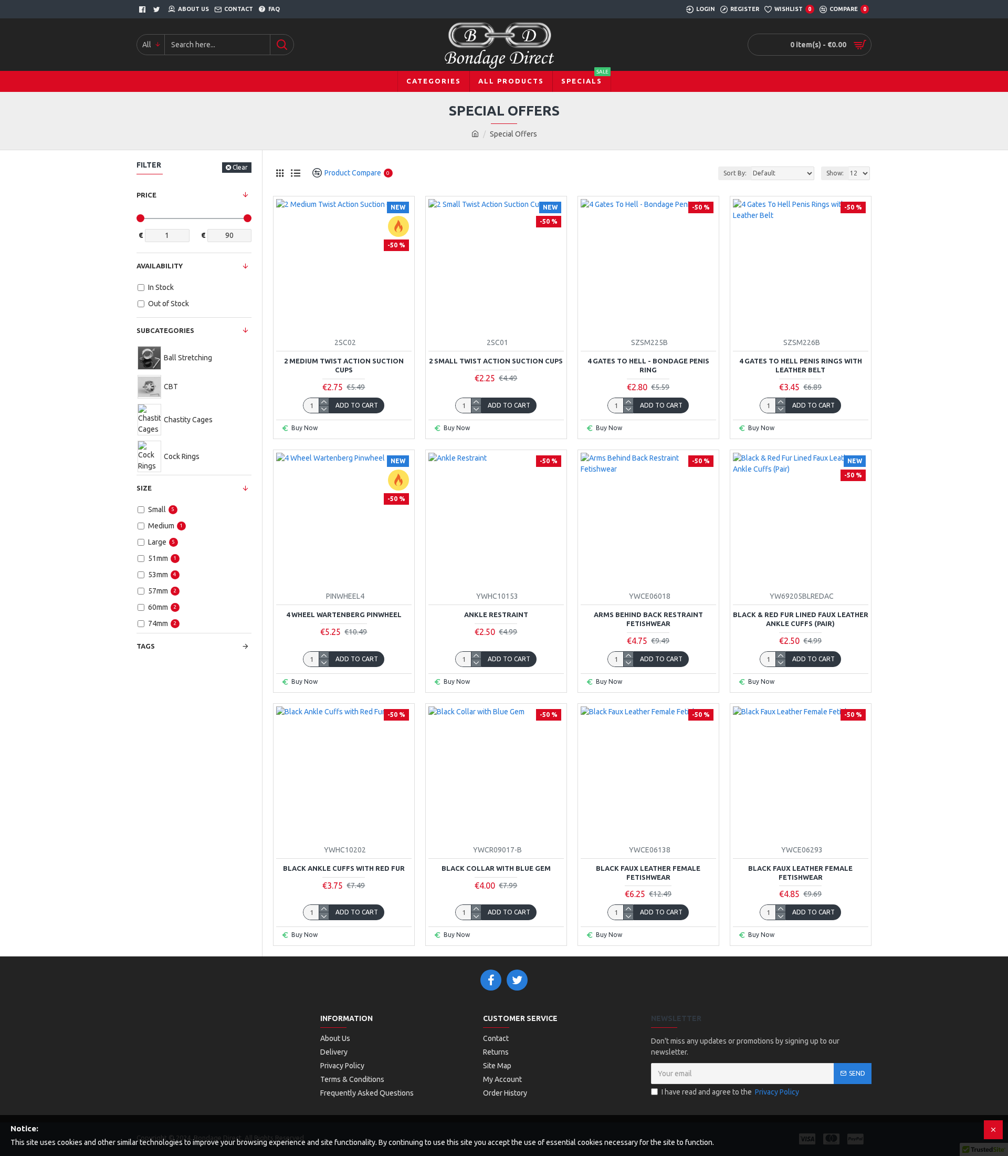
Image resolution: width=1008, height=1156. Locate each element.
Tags (145, 646)
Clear (240, 167)
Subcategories (165, 330)
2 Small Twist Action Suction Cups (496, 360)
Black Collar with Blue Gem (496, 868)
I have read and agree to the (730, 1092)
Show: (835, 173)
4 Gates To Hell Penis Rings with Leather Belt (800, 365)
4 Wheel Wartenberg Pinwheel (344, 614)
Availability (159, 265)
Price (146, 195)
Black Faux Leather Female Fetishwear (648, 873)
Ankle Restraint (496, 614)
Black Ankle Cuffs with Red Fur (344, 868)
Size (144, 488)
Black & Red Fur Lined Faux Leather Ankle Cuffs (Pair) (800, 619)
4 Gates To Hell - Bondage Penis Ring (648, 365)
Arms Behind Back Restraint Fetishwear (648, 619)
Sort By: (735, 173)
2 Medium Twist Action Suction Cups (344, 365)
